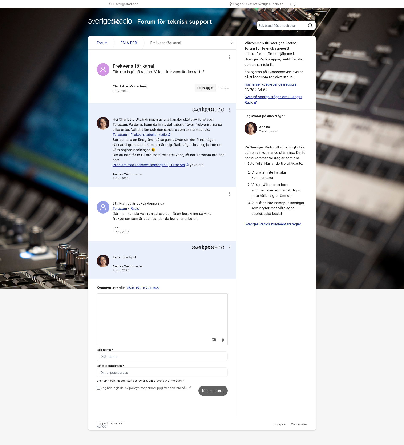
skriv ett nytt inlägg (143, 287)
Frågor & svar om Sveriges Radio (256, 4)
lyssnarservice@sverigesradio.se (270, 84)
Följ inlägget (205, 88)
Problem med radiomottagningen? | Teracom (149, 165)
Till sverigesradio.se (124, 4)
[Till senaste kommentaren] (231, 42)
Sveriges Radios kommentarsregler (273, 224)
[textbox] (162, 315)
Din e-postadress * (110, 366)
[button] (214, 340)
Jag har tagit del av (144, 388)
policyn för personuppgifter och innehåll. (158, 388)
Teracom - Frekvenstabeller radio (140, 134)
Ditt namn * (105, 350)
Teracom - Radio (126, 208)
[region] (162, 76)
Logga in (280, 424)
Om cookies (299, 424)
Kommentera (213, 391)
